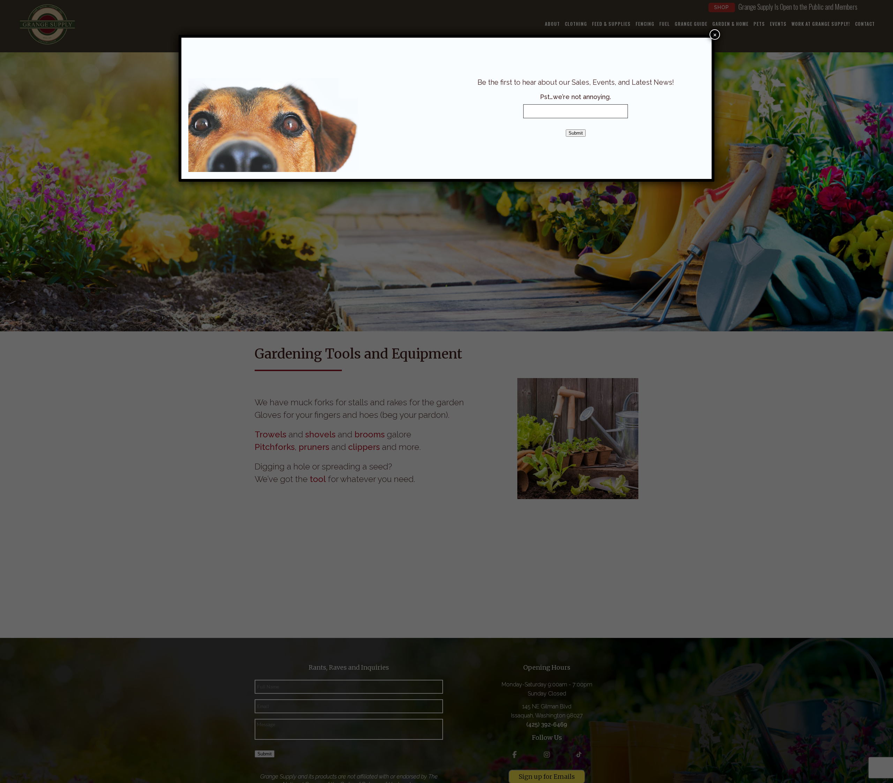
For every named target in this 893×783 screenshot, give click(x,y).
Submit (576, 133)
